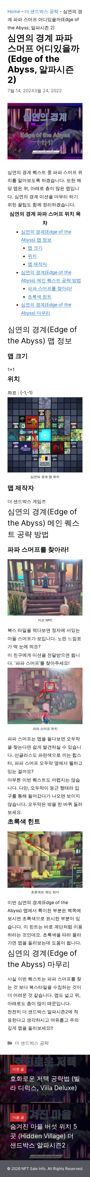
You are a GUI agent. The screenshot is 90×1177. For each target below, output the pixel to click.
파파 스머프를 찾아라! (50, 288)
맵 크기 (35, 247)
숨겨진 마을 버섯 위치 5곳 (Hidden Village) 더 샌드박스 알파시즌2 (43, 1136)
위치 (32, 256)
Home (14, 11)
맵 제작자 (37, 264)
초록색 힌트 (40, 296)
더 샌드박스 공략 (41, 11)
